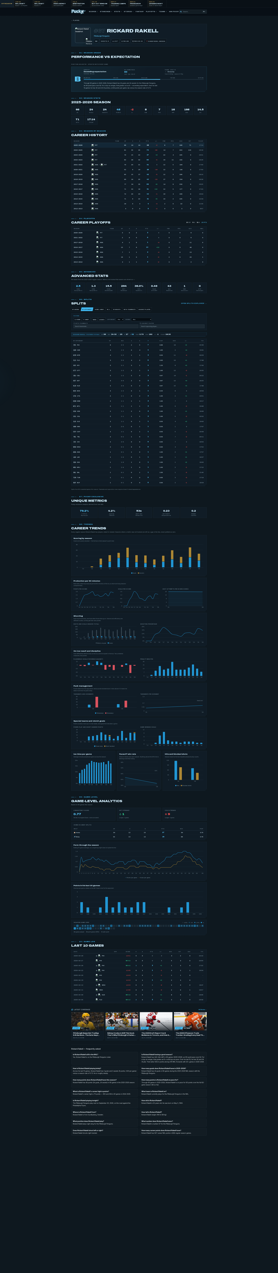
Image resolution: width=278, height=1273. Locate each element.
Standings (106, 11)
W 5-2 (128, 995)
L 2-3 (128, 980)
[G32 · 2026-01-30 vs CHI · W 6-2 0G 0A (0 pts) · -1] (156, 926)
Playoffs (151, 11)
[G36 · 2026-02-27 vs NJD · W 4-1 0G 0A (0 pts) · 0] (166, 926)
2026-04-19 (78, 980)
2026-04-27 (78, 960)
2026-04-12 (78, 985)
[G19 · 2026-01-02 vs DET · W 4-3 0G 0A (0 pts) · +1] (122, 926)
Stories (128, 11)
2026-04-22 (78, 970)
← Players (75, 20)
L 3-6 (128, 990)
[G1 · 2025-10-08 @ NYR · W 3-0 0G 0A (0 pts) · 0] (75, 926)
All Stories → (203, 1009)
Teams (163, 11)
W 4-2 (128, 965)
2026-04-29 (78, 956)
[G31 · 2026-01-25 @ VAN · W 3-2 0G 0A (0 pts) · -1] (153, 926)
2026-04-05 (78, 1000)
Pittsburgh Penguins (101, 36)
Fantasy (140, 11)
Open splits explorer (194, 303)
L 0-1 (128, 956)
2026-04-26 (78, 965)
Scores (93, 11)
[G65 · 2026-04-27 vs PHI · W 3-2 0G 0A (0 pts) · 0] (111, 928)
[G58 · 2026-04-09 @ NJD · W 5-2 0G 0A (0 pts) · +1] (93, 928)
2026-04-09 (78, 995)
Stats (118, 11)
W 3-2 (128, 960)
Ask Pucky (175, 11)
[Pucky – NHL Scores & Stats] (78, 11)
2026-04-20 (78, 975)
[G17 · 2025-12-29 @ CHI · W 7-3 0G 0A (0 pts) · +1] (116, 926)
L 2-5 (128, 970)
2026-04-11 (78, 990)
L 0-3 (128, 975)
